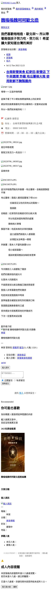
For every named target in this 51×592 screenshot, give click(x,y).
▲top (3, 362)
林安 (3, 333)
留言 (21, 347)
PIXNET (12, 553)
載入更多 (5, 368)
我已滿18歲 (6, 587)
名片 (8, 61)
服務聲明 (28, 556)
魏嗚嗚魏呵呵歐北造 (20, 20)
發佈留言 (5, 384)
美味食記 (21, 355)
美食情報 (22, 49)
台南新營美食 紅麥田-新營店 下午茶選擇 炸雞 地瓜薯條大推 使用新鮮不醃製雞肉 (28, 76)
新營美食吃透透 (24, 358)
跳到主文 (5, 27)
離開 (15, 587)
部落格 (9, 58)
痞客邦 (16, 347)
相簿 (8, 55)
